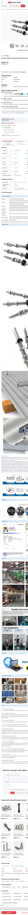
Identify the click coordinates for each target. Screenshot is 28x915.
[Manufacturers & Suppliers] (14, 2)
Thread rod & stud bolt (17, 871)
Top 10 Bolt (25, 899)
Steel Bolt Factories (17, 893)
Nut (14, 887)
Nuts (26, 868)
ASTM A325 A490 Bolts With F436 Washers (7, 873)
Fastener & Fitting (22, 9)
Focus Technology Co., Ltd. (16, 909)
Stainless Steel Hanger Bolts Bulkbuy (9, 902)
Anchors (3, 871)
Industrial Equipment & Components (11, 9)
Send (12, 792)
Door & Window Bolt (6, 887)
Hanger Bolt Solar (17, 899)
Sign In (3, 135)
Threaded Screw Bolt (6, 899)
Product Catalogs (19, 866)
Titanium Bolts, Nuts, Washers (19, 873)
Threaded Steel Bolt (18, 896)
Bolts (14, 868)
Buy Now (9, 912)
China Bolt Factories (6, 893)
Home (2, 9)
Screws (2, 868)
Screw (18, 887)
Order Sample (23, 71)
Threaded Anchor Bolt (6, 896)
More (2, 905)
